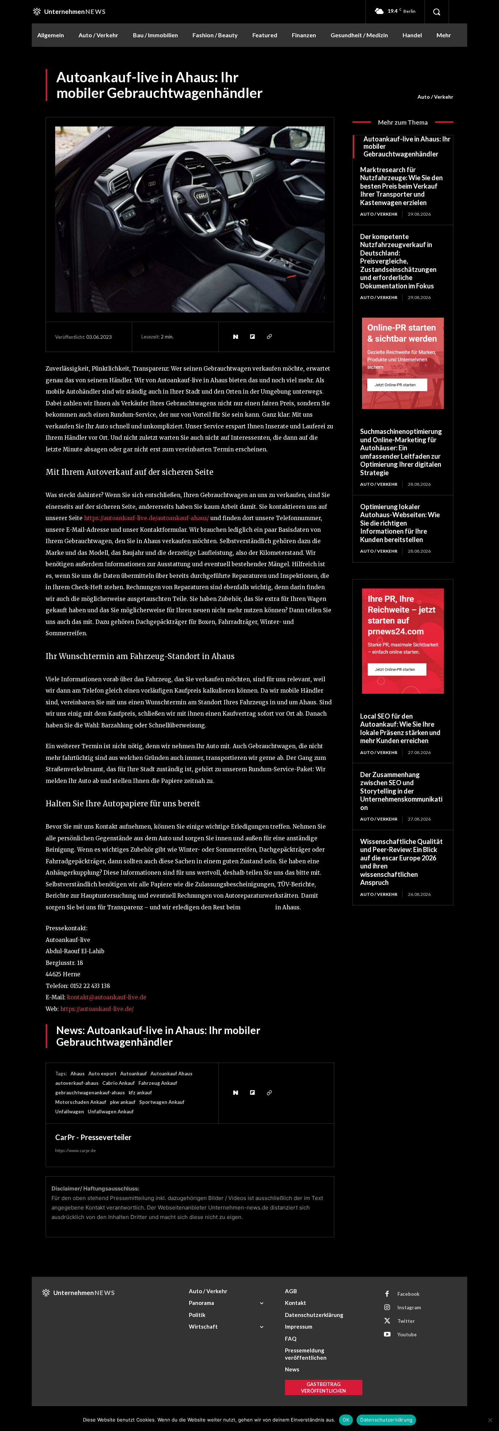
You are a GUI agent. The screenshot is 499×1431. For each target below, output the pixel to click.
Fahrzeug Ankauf (157, 1083)
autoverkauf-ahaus (77, 1083)
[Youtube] (387, 1334)
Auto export (102, 1073)
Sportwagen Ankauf (161, 1102)
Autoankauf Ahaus (172, 1073)
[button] (436, 11)
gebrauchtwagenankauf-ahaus (90, 1092)
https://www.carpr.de (75, 1150)
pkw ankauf (123, 1102)
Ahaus (78, 1073)
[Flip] (252, 336)
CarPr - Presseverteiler (93, 1137)
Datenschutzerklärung (386, 1420)
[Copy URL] (269, 336)
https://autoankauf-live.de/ (97, 1009)
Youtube (407, 1334)
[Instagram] (387, 1307)
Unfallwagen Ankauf (111, 1111)
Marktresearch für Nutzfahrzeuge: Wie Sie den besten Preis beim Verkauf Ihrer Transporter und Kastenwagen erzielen (401, 186)
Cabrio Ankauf (118, 1083)
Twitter (406, 1321)
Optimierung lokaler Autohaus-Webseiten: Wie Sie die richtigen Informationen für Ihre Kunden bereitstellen (400, 523)
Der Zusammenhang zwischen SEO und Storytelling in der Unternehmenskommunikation (401, 791)
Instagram (409, 1307)
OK (346, 1420)
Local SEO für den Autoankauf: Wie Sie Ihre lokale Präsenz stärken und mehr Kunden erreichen (400, 728)
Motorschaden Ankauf (80, 1102)
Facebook (408, 1294)
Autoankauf (258, 907)
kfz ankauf (140, 1092)
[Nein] (490, 1420)
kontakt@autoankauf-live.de (106, 997)
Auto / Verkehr (435, 97)
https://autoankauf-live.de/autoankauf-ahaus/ (146, 518)
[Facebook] (387, 1294)
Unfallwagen (69, 1111)
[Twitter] (387, 1321)
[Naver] (235, 336)
